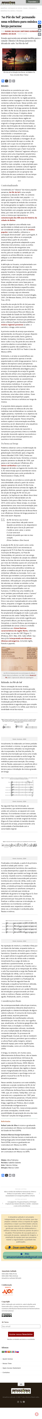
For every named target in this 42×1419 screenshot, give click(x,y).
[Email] (40, 30)
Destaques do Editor (15, 8)
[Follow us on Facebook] (24, 1401)
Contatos (6, 1372)
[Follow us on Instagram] (18, 1401)
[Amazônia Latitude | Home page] (10, 3)
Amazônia (4, 8)
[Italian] (11, 1352)
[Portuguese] (3, 1352)
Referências (5, 1121)
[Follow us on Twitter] (21, 1401)
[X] (40, 26)
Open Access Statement (12, 1368)
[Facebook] (40, 22)
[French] (14, 1352)
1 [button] (20, 234)
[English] (6, 1352)
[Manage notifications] (37, 1414)
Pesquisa (19, 11)
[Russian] (17, 1352)
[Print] (40, 34)
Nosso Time (7, 1363)
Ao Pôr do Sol (14, 192)
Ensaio (25, 8)
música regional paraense (12, 324)
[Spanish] (9, 1352)
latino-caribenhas (8, 465)
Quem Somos (8, 1359)
